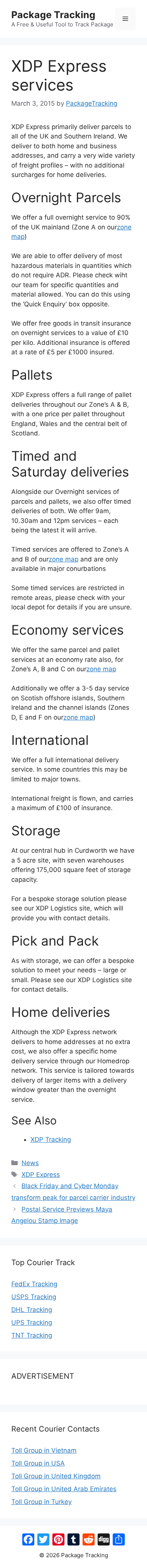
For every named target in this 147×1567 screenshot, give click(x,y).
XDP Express (40, 1174)
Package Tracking (53, 14)
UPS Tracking (31, 1322)
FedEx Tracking (34, 1284)
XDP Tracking (51, 1139)
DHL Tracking (31, 1309)
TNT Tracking (31, 1335)
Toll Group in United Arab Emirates (63, 1489)
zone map (63, 559)
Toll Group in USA (38, 1463)
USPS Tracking (33, 1297)
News (30, 1163)
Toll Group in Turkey (41, 1501)
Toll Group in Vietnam (44, 1450)
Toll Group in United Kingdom (56, 1476)
